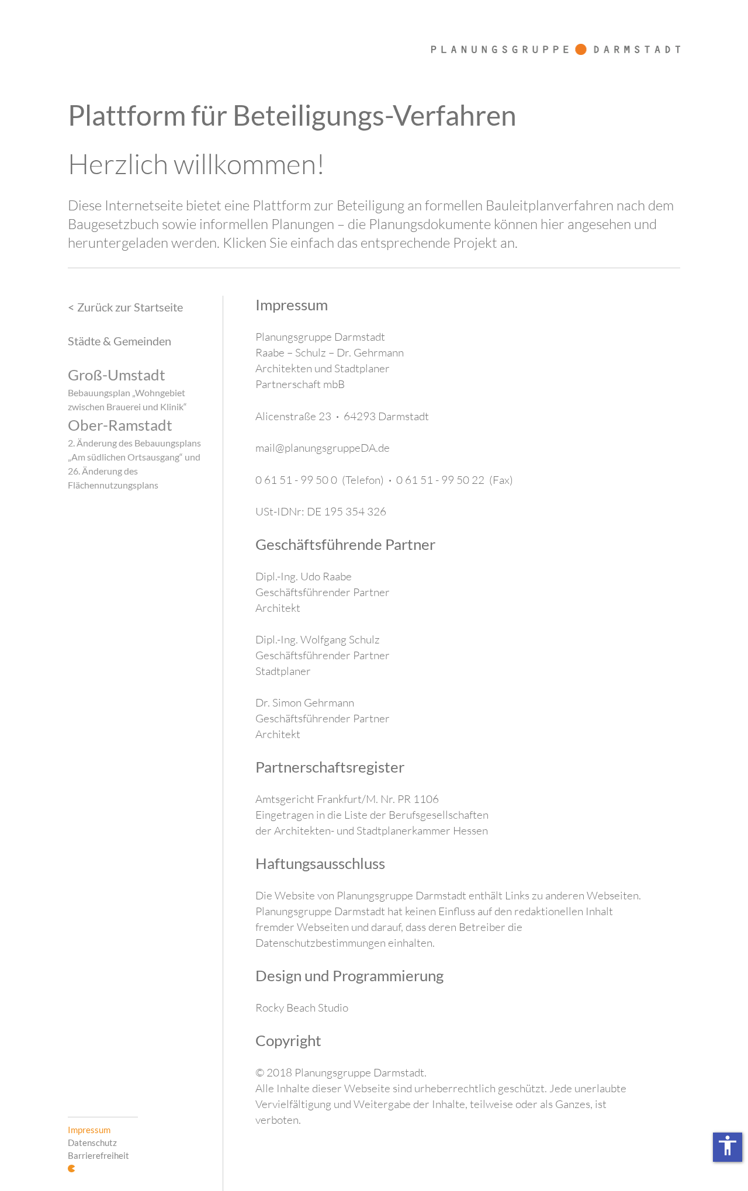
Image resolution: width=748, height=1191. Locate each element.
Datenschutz (92, 1142)
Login (71, 1168)
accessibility (727, 1145)
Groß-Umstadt (116, 374)
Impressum (89, 1129)
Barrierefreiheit (98, 1155)
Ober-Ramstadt (120, 425)
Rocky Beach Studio (301, 1007)
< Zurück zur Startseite (125, 307)
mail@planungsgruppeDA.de (322, 448)
